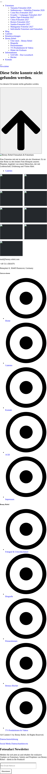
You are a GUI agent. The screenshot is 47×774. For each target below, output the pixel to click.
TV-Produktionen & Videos (21, 48)
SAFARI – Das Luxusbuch (21, 55)
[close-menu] (1, 64)
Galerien (8, 34)
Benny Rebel (10, 38)
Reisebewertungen (12, 36)
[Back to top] (21, 120)
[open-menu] (1, 1)
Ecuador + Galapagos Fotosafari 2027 (26, 15)
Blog (7, 31)
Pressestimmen (16, 45)
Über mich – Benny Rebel (21, 41)
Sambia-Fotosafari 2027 (20, 24)
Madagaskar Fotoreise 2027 (21, 27)
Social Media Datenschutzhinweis (14, 744)
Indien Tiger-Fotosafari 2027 (22, 17)
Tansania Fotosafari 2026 (20, 8)
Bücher (13, 57)
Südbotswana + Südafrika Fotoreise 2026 (27, 10)
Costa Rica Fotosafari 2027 (21, 12)
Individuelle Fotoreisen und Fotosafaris (26, 29)
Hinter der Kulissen (18, 50)
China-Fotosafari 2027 (19, 20)
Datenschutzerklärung (9, 739)
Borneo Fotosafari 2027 (20, 22)
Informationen (11, 52)
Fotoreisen (9, 5)
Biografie (14, 43)
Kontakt (8, 59)
